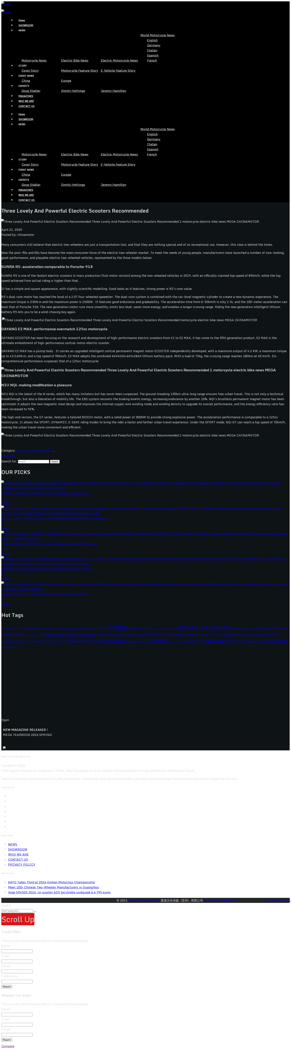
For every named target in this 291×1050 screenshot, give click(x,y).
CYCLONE (217, 634)
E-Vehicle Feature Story (118, 70)
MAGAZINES (26, 96)
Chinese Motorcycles (32, 634)
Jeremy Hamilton (113, 90)
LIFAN (64, 641)
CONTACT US (27, 106)
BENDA (75, 628)
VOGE (269, 641)
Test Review (216, 641)
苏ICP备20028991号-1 (220, 900)
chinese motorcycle (245, 628)
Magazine (76, 640)
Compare (7, 1046)
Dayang (229, 634)
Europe (66, 80)
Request (7, 986)
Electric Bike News (74, 60)
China (26, 80)
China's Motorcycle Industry (166, 628)
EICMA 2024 (273, 635)
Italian (152, 50)
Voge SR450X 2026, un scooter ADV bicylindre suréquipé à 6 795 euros (59, 892)
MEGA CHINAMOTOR (144, 900)
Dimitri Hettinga (73, 90)
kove (43, 641)
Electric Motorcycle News (119, 60)
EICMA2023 (256, 634)
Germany (153, 45)
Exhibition (34, 641)
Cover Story (30, 70)
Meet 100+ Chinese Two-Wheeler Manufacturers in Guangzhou (53, 887)
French (152, 60)
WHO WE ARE (26, 101)
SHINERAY (190, 641)
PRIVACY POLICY (21, 864)
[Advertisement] (102, 685)
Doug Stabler (31, 90)
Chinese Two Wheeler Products (174, 634)
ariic (59, 628)
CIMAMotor (205, 635)
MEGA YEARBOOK (94, 641)
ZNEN (3, 647)
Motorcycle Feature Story (79, 70)
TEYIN (231, 641)
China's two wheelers (205, 627)
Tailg (201, 641)
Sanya (171, 641)
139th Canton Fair (31, 628)
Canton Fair (87, 628)
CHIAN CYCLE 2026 (140, 628)
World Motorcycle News (157, 35)
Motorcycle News (34, 60)
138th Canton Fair (9, 628)
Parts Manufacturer (136, 641)
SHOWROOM (26, 25)
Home (22, 20)
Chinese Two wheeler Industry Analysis (122, 634)
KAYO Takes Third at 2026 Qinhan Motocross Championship (51, 882)
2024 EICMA (50, 628)
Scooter (179, 641)
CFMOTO (117, 627)
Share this (8, 455)
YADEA (282, 641)
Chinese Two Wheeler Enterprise (69, 634)
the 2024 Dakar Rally (249, 641)
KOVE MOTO (53, 641)
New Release (116, 641)
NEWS (12, 844)
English (152, 40)
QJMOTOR (157, 640)
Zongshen (12, 647)
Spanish (152, 55)
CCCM (101, 628)
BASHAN (66, 628)
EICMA (242, 634)
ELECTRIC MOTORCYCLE (14, 641)
